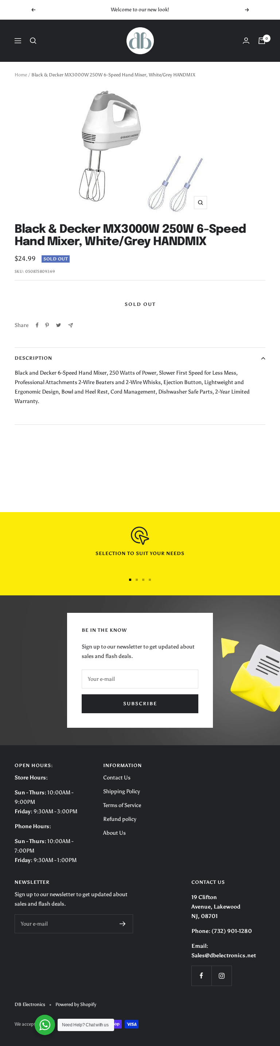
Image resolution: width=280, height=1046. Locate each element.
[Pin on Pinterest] (47, 325)
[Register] (123, 923)
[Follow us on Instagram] (221, 976)
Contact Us (117, 777)
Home (21, 74)
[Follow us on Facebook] (201, 976)
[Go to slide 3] (143, 580)
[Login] (246, 40)
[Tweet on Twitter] (58, 325)
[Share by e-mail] (70, 325)
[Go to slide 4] (150, 580)
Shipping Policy (121, 791)
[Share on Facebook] (37, 325)
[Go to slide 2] (137, 580)
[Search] (33, 40)
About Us (114, 833)
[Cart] (261, 40)
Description (33, 358)
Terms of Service (122, 805)
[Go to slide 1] (130, 580)
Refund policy (119, 819)
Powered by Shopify (75, 1004)
